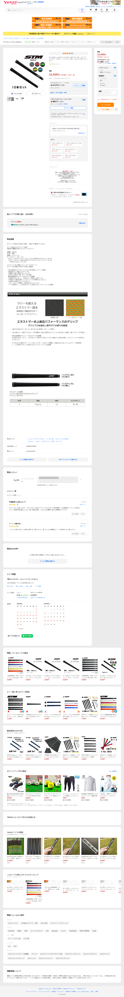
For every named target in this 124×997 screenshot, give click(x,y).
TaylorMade (72, 931)
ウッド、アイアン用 (14, 938)
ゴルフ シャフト (13, 923)
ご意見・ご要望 (94, 991)
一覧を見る (81, 223)
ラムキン (63, 931)
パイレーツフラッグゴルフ (11, 38)
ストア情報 (38, 586)
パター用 (26, 938)
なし (9, 946)
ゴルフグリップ (104, 954)
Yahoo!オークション (69, 988)
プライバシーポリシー (32, 991)
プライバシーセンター (44, 991)
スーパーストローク (36, 931)
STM (25, 931)
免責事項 (67, 991)
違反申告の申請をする (81, 202)
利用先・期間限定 (63, 104)
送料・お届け (19, 586)
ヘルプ (119, 6)
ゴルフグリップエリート (72, 954)
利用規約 (54, 991)
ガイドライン (60, 991)
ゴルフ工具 (43, 923)
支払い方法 (10, 586)
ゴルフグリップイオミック (16, 958)
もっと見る (112, 771)
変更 (115, 67)
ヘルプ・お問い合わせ (83, 991)
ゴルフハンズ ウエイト (46, 958)
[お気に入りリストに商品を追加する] (116, 109)
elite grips (55, 931)
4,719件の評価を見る (22, 597)
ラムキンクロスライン (90, 954)
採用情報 (73, 991)
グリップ (59, 441)
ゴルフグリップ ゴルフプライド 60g (51, 954)
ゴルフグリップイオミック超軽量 (18, 954)
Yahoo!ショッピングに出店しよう (106, 6)
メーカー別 (25, 38)
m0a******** (83, 504)
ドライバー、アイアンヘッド (59, 923)
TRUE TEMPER (84, 931)
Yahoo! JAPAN (90, 6)
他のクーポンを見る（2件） (59, 92)
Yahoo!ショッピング (45, 988)
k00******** (83, 526)
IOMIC (19, 931)
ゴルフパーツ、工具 (48, 441)
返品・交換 (29, 586)
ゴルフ (38, 441)
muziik (94, 931)
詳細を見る (81, 133)
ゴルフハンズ (32, 958)
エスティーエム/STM (36, 38)
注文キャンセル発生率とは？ (38, 597)
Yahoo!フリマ (81, 988)
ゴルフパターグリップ (62, 958)
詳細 (84, 114)
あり (15, 946)
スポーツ (31, 441)
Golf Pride (11, 931)
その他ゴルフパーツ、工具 (29, 923)
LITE (47, 931)
